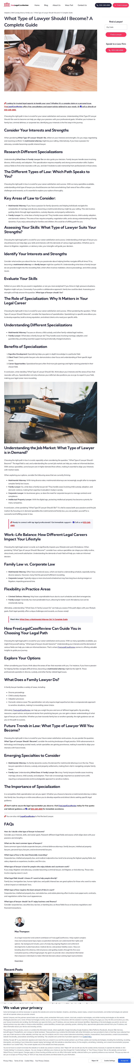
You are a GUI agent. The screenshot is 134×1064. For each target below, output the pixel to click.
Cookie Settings (109, 1060)
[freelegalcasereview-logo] (16, 3)
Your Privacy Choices (42, 1061)
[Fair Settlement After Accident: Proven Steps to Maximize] (74, 987)
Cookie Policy (87, 1037)
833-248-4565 (10, 110)
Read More (19, 961)
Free (67, 806)
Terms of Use (18, 1061)
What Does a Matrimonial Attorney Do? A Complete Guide (44, 619)
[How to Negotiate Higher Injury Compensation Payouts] (26, 987)
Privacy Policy (8, 1061)
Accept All (124, 1060)
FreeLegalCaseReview (66, 647)
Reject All (95, 1060)
